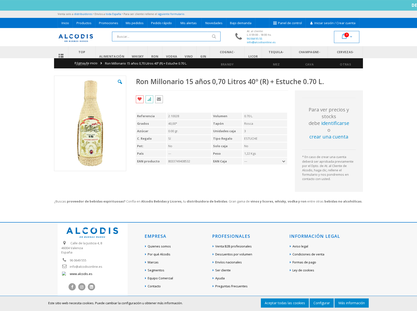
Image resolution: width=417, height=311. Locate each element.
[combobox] (166, 36)
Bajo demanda (240, 23)
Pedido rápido (161, 23)
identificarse (335, 123)
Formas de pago (304, 262)
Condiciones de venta (308, 254)
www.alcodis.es (81, 274)
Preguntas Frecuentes (231, 286)
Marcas (153, 262)
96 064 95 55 (254, 38)
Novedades (213, 23)
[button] (120, 85)
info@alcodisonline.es (261, 42)
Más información (351, 303)
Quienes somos (159, 246)
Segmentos (156, 270)
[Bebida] (61, 56)
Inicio (65, 23)
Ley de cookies (303, 270)
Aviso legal (300, 246)
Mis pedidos (135, 23)
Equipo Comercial (160, 278)
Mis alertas (189, 23)
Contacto (154, 286)
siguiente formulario (171, 14)
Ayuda (220, 278)
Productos (83, 23)
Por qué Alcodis (159, 254)
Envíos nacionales (228, 262)
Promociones (108, 23)
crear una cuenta (328, 136)
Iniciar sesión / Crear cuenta (334, 23)
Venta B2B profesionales (233, 246)
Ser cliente (223, 270)
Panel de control (289, 23)
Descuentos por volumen (233, 254)
